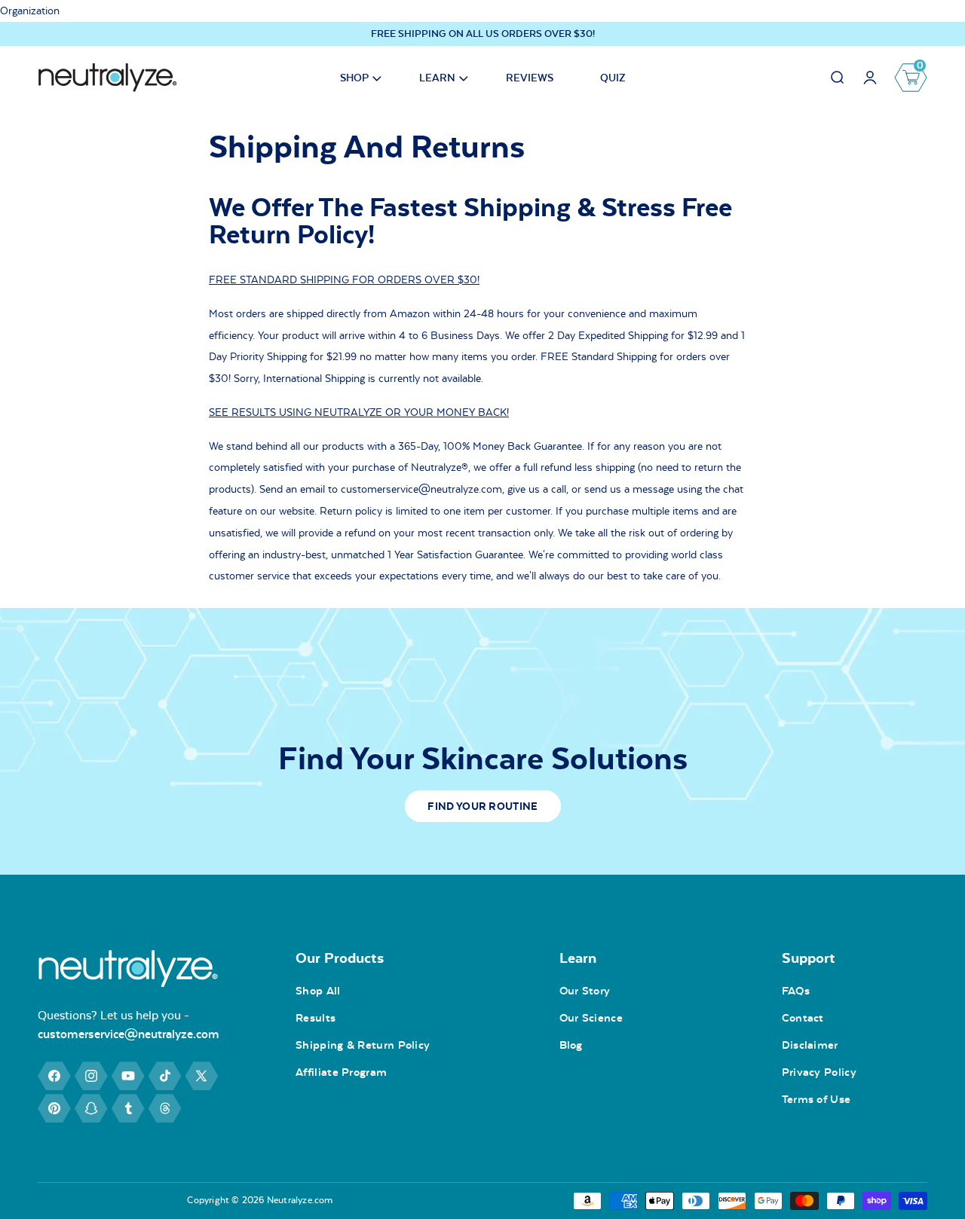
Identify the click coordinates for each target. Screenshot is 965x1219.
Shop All (318, 991)
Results (315, 1018)
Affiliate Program (341, 1072)
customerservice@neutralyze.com (128, 1034)
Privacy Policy (819, 1072)
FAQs (796, 991)
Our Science (591, 1018)
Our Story (585, 991)
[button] (356, 78)
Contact (803, 1018)
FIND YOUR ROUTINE (482, 806)
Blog (571, 1045)
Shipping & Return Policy (363, 1045)
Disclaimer (810, 1045)
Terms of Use (816, 1099)
